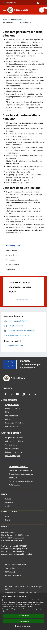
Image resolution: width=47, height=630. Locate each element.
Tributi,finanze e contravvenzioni (22, 474)
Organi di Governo (12, 404)
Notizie (8, 498)
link (3, 611)
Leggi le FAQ (10, 571)
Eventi (7, 519)
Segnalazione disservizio (14, 568)
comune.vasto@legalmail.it (16, 548)
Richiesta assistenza (13, 575)
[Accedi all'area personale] (38, 3)
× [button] (44, 595)
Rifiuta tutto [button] (23, 621)
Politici (7, 419)
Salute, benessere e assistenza (21, 481)
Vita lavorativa (11, 444)
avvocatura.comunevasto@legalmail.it (16, 554)
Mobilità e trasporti (12, 455)
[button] (23, 626)
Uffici (7, 412)
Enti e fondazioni (11, 415)
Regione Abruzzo (9, 2)
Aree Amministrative (13, 408)
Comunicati (9, 502)
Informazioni (10, 259)
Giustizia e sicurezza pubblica (20, 470)
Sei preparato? (8, 22)
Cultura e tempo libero (14, 441)
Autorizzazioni (14, 484)
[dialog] (23, 611)
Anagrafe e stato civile (14, 437)
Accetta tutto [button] (23, 616)
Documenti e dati (11, 426)
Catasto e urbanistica (13, 452)
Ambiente (13, 477)
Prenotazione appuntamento (16, 564)
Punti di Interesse (12, 264)
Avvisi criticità (11, 255)
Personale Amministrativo (15, 422)
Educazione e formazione (18, 466)
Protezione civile (17, 19)
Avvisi (7, 506)
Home (5, 19)
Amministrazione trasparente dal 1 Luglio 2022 (23, 592)
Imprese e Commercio (13, 448)
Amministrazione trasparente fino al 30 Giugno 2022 (23, 587)
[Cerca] (42, 10)
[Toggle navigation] (4, 9)
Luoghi (7, 516)
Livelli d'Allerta (11, 250)
